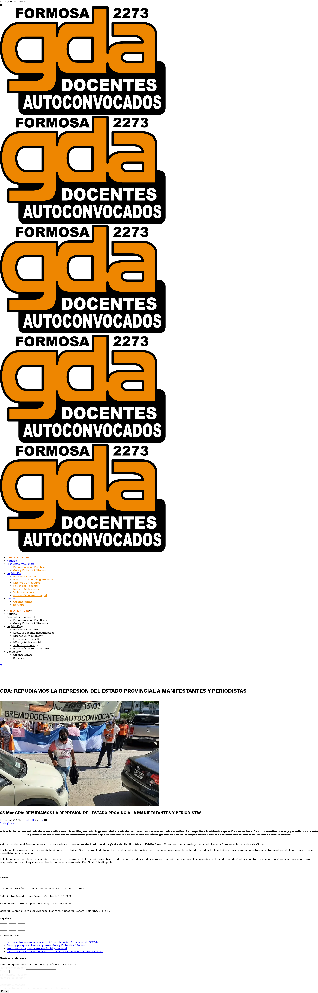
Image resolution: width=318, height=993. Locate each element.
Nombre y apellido (13, 967)
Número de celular (12, 977)
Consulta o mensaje (14, 984)
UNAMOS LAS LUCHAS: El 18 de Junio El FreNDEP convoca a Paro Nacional (55, 951)
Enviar (4, 991)
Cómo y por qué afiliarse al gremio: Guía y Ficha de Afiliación (46, 945)
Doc (41, 820)
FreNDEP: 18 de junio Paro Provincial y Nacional (37, 948)
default (29, 820)
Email (4, 971)
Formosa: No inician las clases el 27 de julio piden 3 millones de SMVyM (52, 942)
